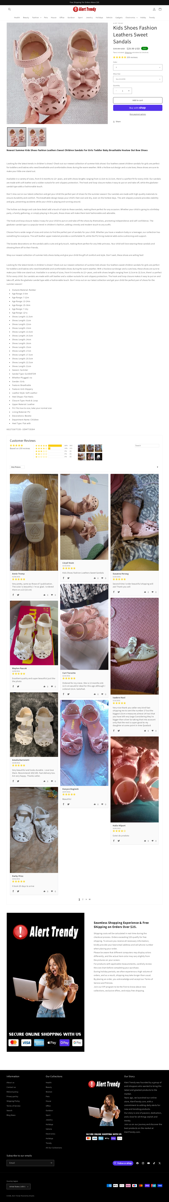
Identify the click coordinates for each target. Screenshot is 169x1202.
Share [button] (118, 121)
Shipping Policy (13, 1101)
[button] (9, 9)
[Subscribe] (51, 1163)
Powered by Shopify (27, 1196)
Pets (48, 1096)
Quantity (116, 85)
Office (48, 1105)
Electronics (50, 1133)
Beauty (49, 1087)
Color (115, 62)
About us (10, 1082)
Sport (48, 1115)
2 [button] (82, 899)
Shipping (128, 52)
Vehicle (49, 1129)
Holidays (49, 1124)
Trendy (49, 1143)
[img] (34, 579)
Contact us (11, 1087)
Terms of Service (13, 1105)
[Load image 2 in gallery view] (36, 136)
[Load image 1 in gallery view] (16, 136)
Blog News (11, 1115)
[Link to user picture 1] (34, 522)
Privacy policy (12, 1096)
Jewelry (49, 1119)
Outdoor (49, 1110)
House (48, 1101)
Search (9, 1110)
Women (49, 1091)
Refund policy (12, 1091)
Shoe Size (116, 74)
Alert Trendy (16, 1196)
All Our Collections (54, 1147)
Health (49, 1082)
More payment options (138, 114)
